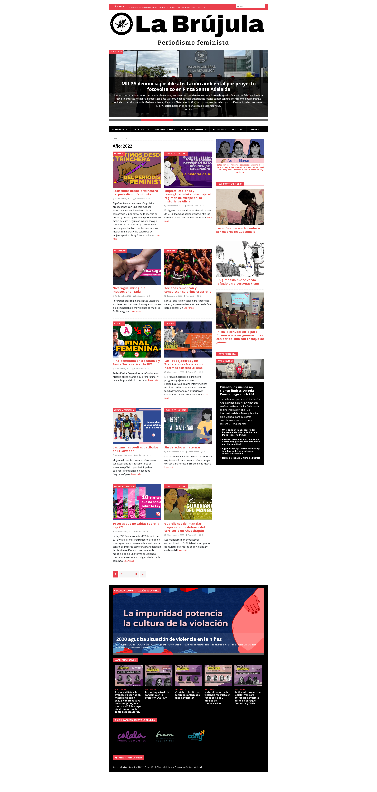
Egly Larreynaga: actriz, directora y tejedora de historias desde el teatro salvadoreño (241, 449)
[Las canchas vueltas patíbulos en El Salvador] (137, 424)
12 (135, 572)
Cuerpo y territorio (192, 127)
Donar (253, 127)
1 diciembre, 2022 (122, 366)
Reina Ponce (193, 449)
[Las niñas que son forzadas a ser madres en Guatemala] (240, 205)
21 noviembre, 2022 (175, 532)
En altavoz (140, 127)
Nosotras (238, 127)
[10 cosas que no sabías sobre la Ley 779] (137, 500)
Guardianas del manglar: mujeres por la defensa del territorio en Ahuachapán (184, 524)
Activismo (218, 127)
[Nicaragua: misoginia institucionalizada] (137, 265)
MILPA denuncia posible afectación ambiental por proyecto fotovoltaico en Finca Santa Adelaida (188, 86)
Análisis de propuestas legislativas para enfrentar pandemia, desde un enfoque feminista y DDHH (247, 695)
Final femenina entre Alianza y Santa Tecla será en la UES (136, 360)
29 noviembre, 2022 (123, 453)
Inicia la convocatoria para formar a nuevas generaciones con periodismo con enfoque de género (240, 335)
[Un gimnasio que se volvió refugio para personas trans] (240, 256)
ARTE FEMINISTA (227, 351)
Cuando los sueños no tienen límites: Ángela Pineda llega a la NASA (237, 388)
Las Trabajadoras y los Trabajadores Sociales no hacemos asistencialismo (183, 362)
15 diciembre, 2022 (123, 293)
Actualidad (118, 127)
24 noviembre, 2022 (123, 529)
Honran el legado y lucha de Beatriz (241, 455)
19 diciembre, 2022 (123, 196)
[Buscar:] (250, 6)
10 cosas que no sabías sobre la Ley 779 (136, 523)
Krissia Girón (193, 203)
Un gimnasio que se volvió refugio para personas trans (237, 279)
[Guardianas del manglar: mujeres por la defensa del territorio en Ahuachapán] (188, 500)
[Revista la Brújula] (188, 28)
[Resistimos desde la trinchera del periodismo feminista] (137, 167)
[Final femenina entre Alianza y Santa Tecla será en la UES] (137, 337)
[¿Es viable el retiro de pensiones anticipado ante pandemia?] (188, 673)
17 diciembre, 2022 (175, 203)
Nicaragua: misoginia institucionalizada (129, 287)
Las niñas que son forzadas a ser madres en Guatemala (238, 227)
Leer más (188, 109)
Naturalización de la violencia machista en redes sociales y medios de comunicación (217, 695)
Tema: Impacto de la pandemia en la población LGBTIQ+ (157, 692)
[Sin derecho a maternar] (188, 424)
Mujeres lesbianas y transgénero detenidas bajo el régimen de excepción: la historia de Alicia (187, 194)
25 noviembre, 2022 (175, 449)
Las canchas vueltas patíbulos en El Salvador (135, 447)
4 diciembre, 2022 (174, 293)
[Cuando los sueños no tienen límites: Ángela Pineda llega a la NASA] (240, 366)
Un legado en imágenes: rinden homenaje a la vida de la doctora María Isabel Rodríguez (239, 430)
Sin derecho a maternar (182, 445)
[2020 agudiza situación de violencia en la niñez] (188, 618)
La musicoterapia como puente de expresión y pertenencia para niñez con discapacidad (241, 439)
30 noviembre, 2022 (175, 370)
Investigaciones (164, 127)
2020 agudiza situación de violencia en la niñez (169, 637)
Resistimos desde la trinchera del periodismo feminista (135, 190)
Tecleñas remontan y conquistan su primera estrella (188, 287)
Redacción (140, 196)
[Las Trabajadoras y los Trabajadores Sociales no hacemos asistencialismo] (188, 337)
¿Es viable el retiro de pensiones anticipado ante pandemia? (187, 692)
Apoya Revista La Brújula (130, 755)
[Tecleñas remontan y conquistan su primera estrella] (188, 265)
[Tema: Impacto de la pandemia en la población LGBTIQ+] (158, 673)
